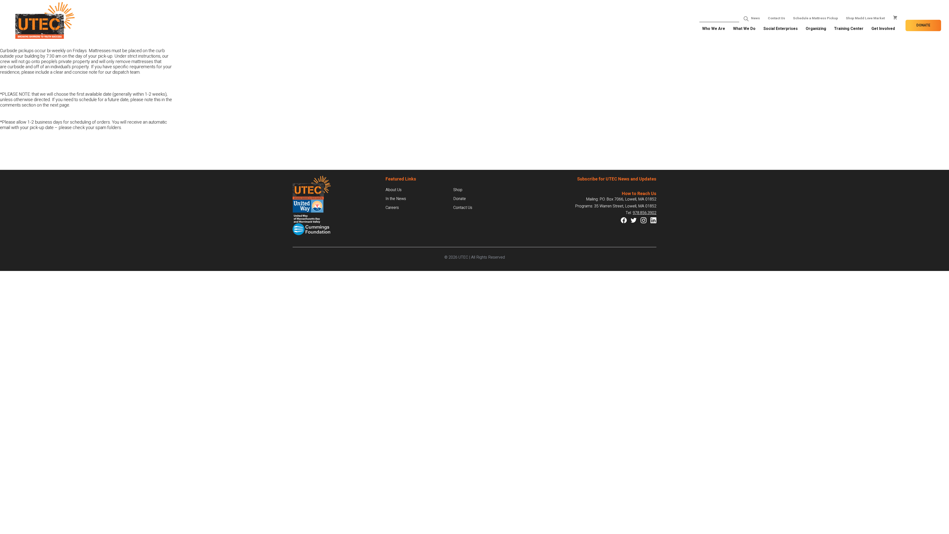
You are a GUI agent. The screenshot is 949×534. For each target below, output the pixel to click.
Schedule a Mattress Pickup (815, 18)
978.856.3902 (644, 213)
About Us (394, 190)
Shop (457, 190)
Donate (923, 25)
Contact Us (776, 18)
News (755, 18)
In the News (396, 199)
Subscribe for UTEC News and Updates (616, 179)
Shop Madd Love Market (865, 18)
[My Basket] (895, 17)
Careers (392, 208)
